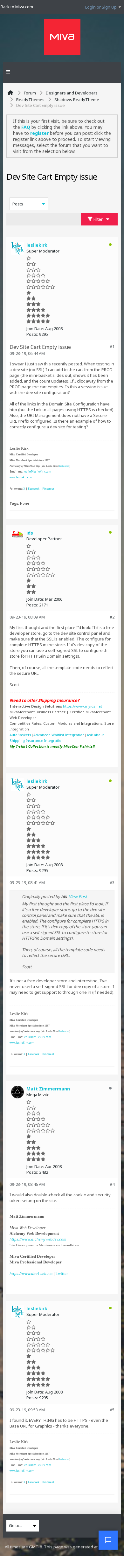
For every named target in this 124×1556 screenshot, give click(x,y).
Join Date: (35, 328)
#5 (112, 1410)
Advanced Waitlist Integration (59, 734)
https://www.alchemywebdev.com (38, 1239)
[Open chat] (108, 1540)
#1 (112, 346)
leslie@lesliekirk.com (37, 471)
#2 (112, 617)
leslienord (64, 466)
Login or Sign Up (101, 7)
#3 (112, 882)
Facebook (33, 488)
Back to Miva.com (17, 7)
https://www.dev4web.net (31, 1273)
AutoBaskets (20, 734)
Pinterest (48, 488)
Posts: (32, 334)
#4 (112, 1184)
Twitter (62, 1273)
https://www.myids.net (82, 706)
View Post (78, 896)
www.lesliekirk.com (22, 477)
